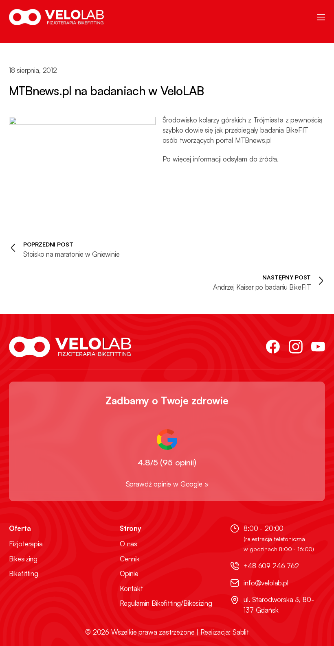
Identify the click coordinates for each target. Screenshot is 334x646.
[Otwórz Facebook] (273, 347)
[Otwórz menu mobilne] (321, 17)
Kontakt (131, 589)
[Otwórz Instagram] (296, 347)
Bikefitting (23, 574)
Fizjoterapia (26, 544)
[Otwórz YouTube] (318, 347)
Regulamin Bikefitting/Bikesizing (166, 603)
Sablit (241, 632)
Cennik (130, 559)
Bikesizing (23, 559)
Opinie (129, 574)
